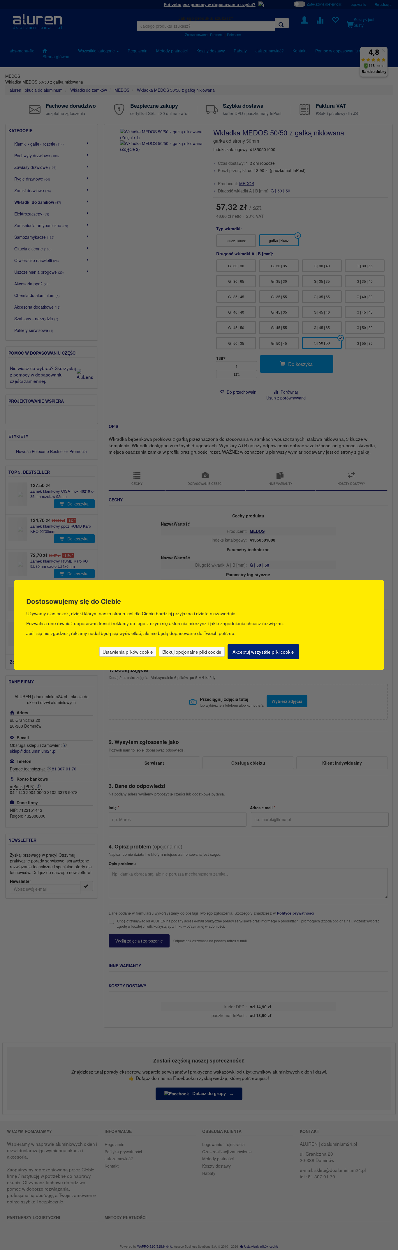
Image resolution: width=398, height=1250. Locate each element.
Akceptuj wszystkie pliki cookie (263, 651)
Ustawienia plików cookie (128, 651)
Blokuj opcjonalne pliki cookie (191, 651)
